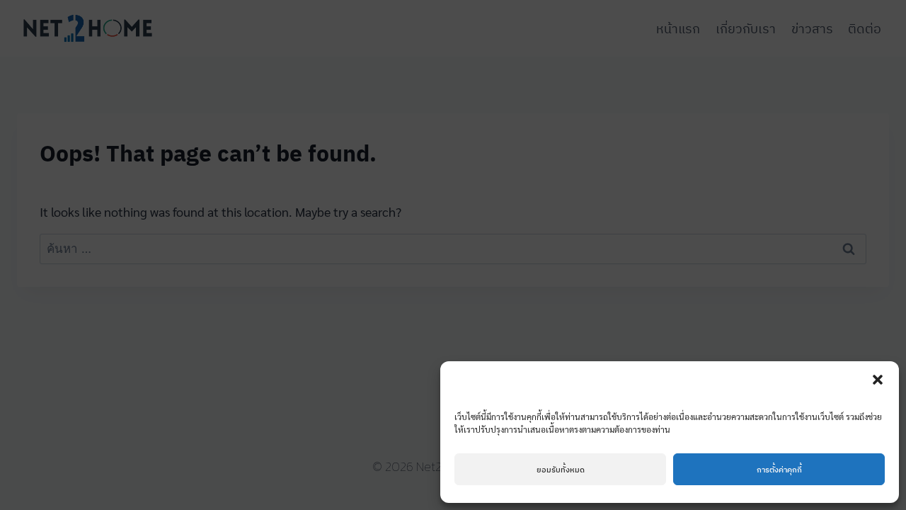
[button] (878, 380)
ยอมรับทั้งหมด (561, 470)
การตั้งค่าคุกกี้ (779, 470)
